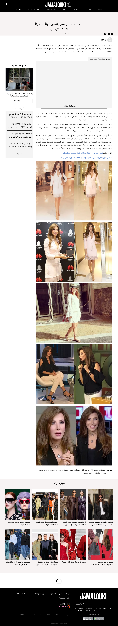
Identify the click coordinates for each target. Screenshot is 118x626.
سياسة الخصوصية (23, 614)
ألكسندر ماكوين (43, 470)
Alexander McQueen (98, 470)
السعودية (76, 10)
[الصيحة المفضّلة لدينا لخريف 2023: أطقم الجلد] (45, 504)
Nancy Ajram (68, 470)
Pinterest (89, 608)
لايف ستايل (51, 10)
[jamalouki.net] (59, 5)
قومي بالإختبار (19, 101)
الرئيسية (67, 33)
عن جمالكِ (58, 614)
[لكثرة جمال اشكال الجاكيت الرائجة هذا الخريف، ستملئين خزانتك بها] (45, 544)
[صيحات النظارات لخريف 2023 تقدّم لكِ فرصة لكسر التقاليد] (17, 504)
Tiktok (87, 611)
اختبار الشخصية (33, 10)
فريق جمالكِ (48, 614)
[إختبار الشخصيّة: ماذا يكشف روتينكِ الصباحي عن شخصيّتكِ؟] (19, 79)
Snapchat (107, 608)
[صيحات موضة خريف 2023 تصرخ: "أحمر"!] (73, 544)
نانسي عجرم (88, 473)
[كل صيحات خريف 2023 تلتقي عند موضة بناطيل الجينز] (17, 544)
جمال (89, 10)
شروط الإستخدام (36, 614)
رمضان (18, 10)
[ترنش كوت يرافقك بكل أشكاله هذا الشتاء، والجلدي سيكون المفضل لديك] (73, 504)
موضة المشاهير (54, 33)
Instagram (79, 608)
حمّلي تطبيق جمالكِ (93, 614)
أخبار (63, 10)
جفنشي (97, 473)
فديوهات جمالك (40, 594)
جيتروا (104, 473)
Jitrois (77, 470)
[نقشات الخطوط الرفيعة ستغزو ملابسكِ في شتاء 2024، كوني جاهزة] (100, 504)
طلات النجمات (56, 470)
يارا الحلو (103, 39)
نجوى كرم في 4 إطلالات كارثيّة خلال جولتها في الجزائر (83, 153)
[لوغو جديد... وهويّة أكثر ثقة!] (73, 83)
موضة (100, 10)
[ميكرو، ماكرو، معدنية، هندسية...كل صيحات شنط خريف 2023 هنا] (100, 544)
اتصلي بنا (68, 614)
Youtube (78, 611)
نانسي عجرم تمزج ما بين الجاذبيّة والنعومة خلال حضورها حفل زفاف (86, 157)
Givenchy (85, 470)
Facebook (98, 608)
